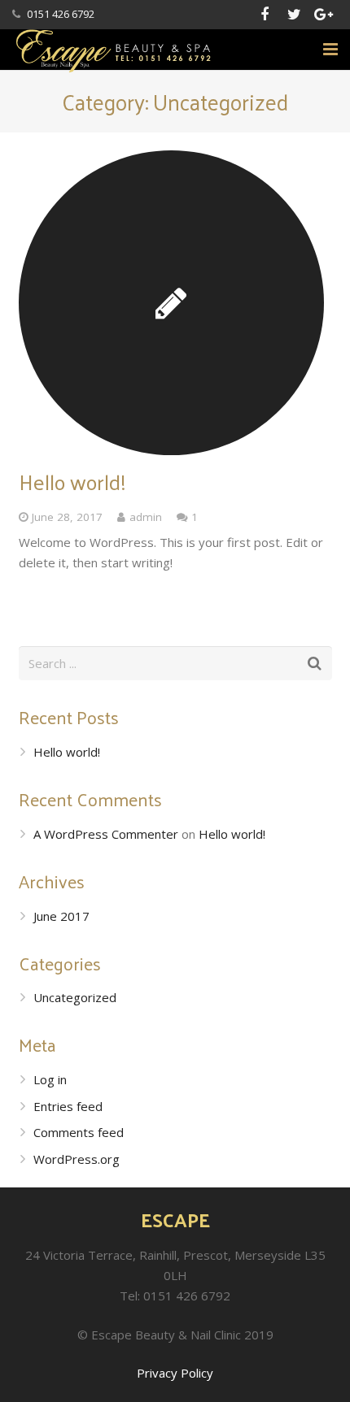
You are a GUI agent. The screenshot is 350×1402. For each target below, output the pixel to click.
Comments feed (78, 1132)
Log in (50, 1079)
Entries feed (68, 1106)
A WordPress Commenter (105, 834)
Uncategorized (74, 997)
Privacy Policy (175, 1373)
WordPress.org (76, 1159)
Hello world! (72, 481)
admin (145, 517)
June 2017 (61, 916)
